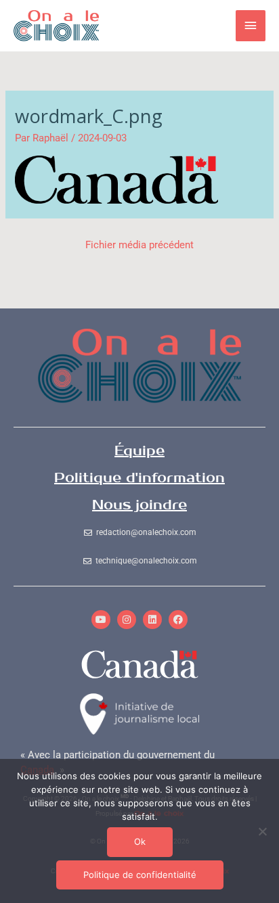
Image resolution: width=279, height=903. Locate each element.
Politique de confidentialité (139, 874)
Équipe (139, 450)
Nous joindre (139, 504)
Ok (140, 841)
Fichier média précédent (139, 245)
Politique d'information (139, 477)
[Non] (262, 831)
